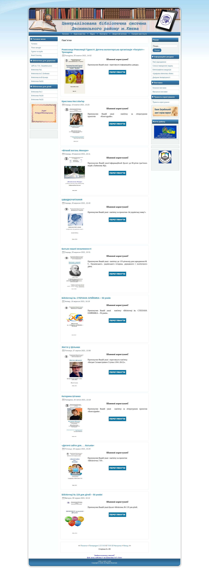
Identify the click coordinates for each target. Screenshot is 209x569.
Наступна (117, 546)
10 (112, 546)
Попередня (93, 546)
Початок (84, 546)
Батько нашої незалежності (76, 249)
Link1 (100, 561)
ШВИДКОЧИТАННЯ (72, 199)
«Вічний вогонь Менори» (75, 150)
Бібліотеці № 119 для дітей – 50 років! (82, 494)
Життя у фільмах (71, 347)
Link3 (109, 561)
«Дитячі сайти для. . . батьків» (78, 445)
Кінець (125, 546)
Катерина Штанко (71, 396)
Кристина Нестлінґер (73, 101)
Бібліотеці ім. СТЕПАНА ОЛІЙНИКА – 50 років (86, 298)
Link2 (104, 561)
